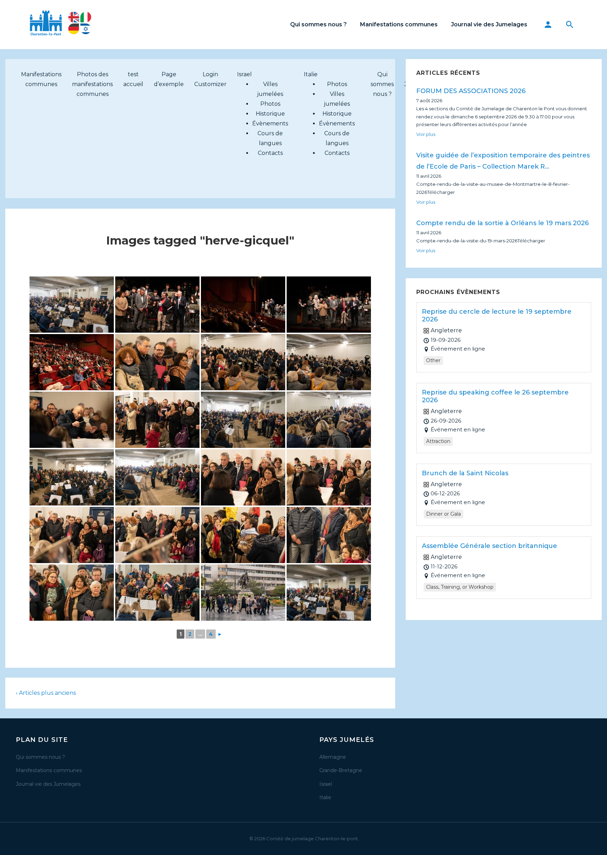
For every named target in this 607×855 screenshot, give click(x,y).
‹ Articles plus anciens (46, 693)
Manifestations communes (399, 24)
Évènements (270, 123)
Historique (270, 113)
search (570, 25)
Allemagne (332, 757)
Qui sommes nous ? (318, 24)
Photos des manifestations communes (92, 84)
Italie (311, 74)
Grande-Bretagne (340, 770)
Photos (270, 103)
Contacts (270, 153)
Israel (244, 74)
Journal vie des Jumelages (489, 24)
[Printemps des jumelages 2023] (72, 304)
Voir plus (425, 134)
